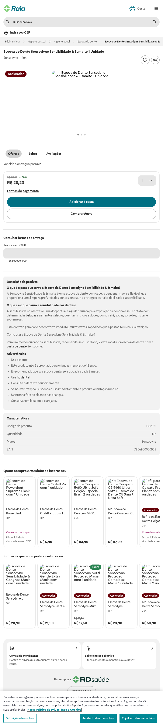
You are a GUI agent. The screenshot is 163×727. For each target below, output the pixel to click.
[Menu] (156, 8)
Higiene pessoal (37, 41)
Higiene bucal (62, 41)
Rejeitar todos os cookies (138, 718)
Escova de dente (87, 41)
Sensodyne (149, 441)
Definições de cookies (20, 718)
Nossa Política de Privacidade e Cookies (54, 709)
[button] (81, 100)
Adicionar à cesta (81, 201)
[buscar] (154, 22)
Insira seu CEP (15, 245)
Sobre (32, 153)
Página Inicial (12, 41)
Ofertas (13, 153)
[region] (81, 709)
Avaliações (54, 153)
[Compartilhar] (155, 60)
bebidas (31, 315)
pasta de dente (17, 346)
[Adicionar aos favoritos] (145, 60)
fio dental (23, 377)
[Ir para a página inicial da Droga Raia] (14, 8)
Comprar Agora (82, 213)
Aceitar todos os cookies (98, 718)
